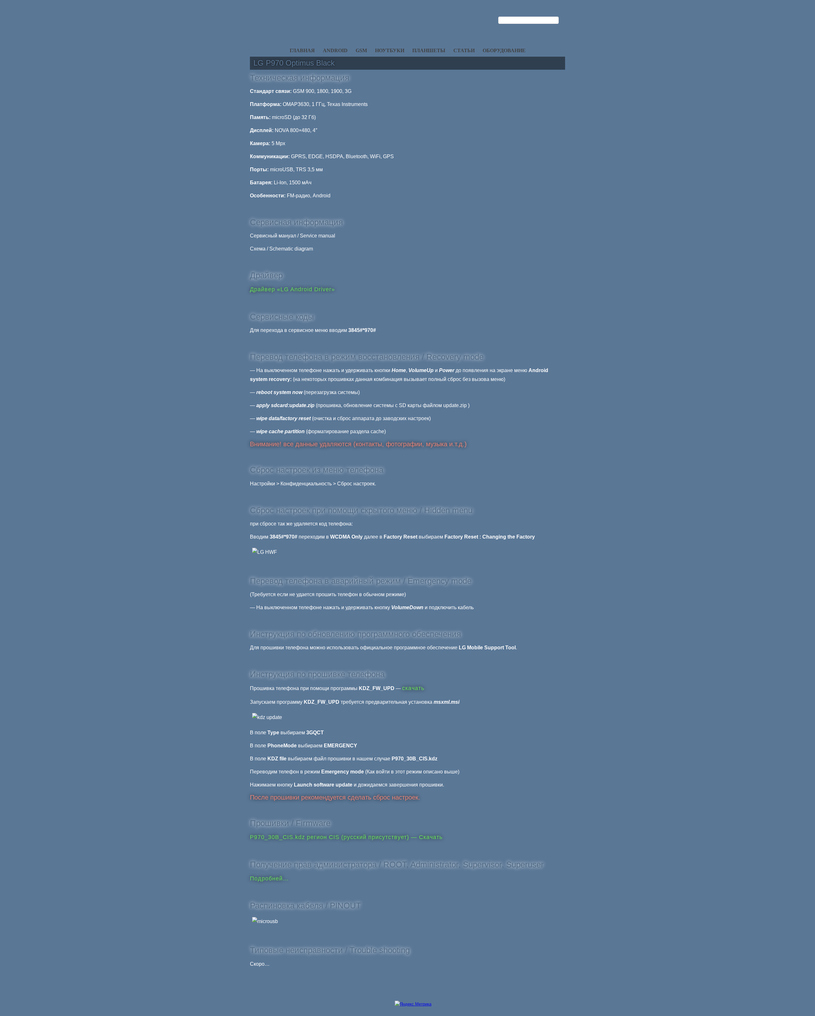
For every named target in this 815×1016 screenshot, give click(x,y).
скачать (413, 688)
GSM (361, 50)
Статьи (464, 50)
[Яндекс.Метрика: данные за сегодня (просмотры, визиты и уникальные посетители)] (413, 1004)
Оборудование (504, 50)
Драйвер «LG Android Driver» (292, 289)
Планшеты (428, 50)
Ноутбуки (389, 50)
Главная (302, 50)
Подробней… (269, 878)
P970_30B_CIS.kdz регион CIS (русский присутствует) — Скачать (346, 837)
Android (335, 50)
